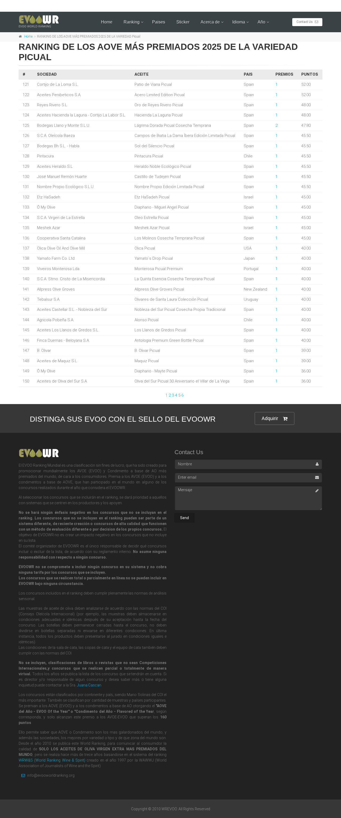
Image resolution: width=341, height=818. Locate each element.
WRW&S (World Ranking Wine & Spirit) (52, 760)
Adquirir (270, 418)
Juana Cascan (89, 685)
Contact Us (305, 22)
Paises (158, 22)
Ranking (132, 22)
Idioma (238, 22)
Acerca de (210, 22)
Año (261, 22)
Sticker (182, 22)
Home (106, 22)
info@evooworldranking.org (50, 775)
